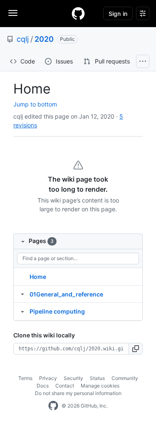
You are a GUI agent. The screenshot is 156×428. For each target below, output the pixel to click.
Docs (43, 385)
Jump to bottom (35, 104)
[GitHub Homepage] (53, 405)
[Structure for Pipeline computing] (22, 311)
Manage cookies (100, 385)
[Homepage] (78, 13)
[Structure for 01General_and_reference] (22, 294)
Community (124, 378)
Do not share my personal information (78, 393)
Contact (64, 385)
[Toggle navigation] (13, 13)
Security (73, 378)
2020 (44, 39)
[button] (136, 349)
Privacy (48, 378)
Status (97, 378)
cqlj (23, 39)
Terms (25, 378)
